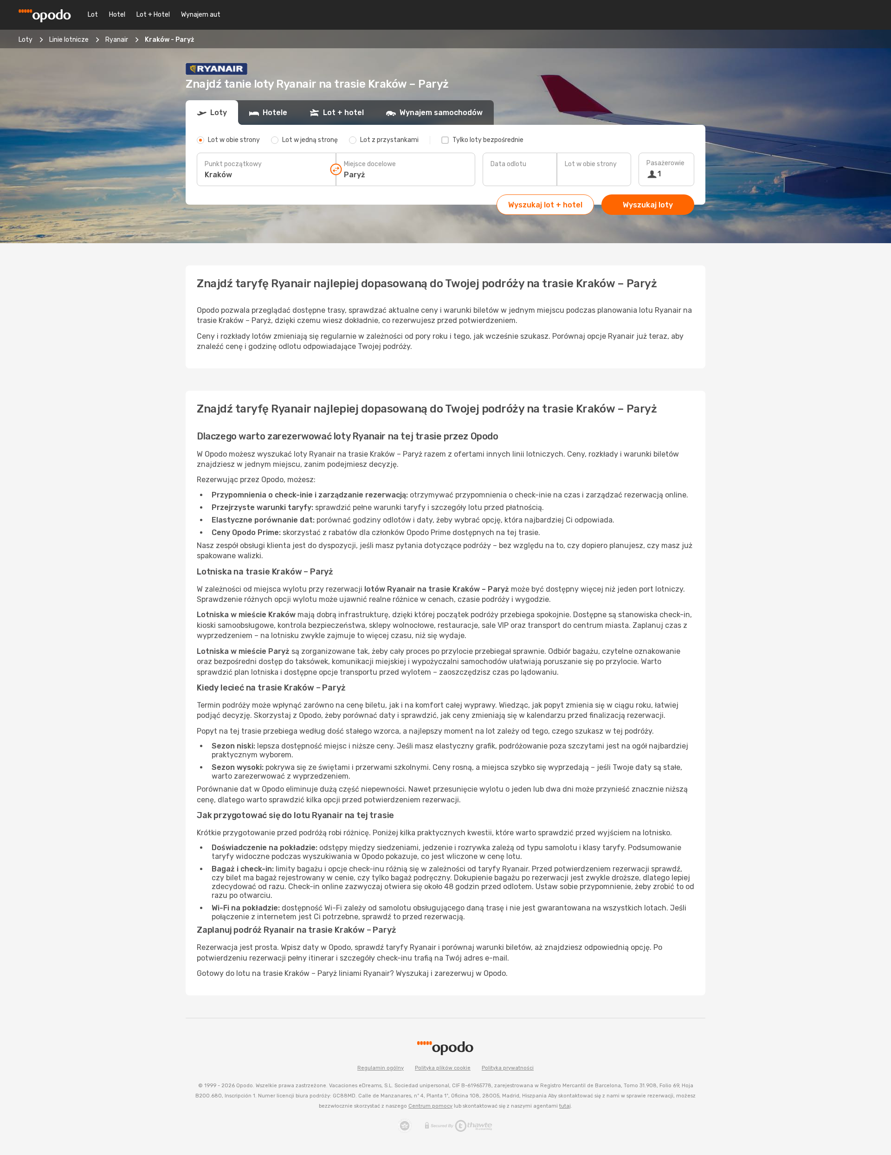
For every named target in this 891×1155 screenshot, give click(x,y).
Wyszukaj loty (648, 204)
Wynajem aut (200, 15)
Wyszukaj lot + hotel (545, 204)
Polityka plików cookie (443, 1068)
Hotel (117, 15)
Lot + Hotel (153, 15)
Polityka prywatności (508, 1068)
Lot (93, 15)
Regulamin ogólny (380, 1068)
